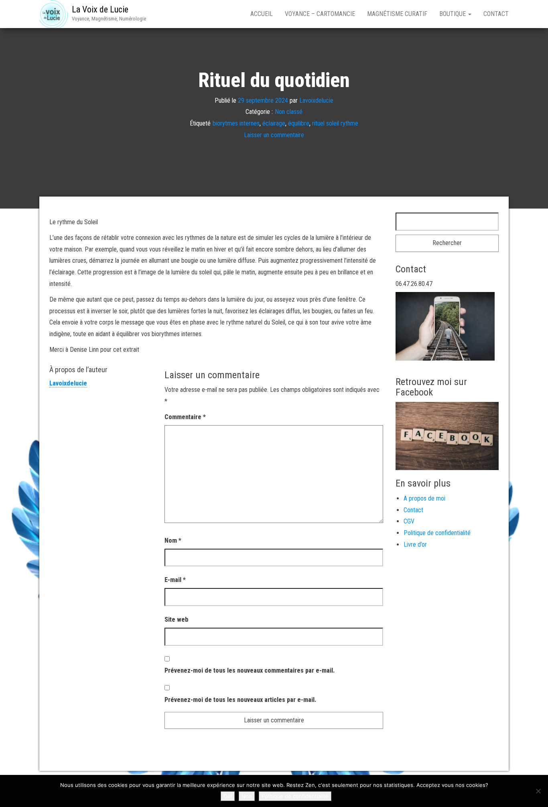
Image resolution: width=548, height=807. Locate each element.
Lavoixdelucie (316, 100)
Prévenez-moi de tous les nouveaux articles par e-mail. (240, 700)
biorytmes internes (236, 123)
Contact (496, 14)
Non (247, 796)
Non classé (288, 112)
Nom (172, 540)
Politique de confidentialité (437, 533)
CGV (409, 521)
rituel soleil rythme (335, 123)
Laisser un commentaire (274, 135)
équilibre (298, 123)
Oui (227, 796)
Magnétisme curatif (397, 14)
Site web (176, 619)
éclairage (273, 123)
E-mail (175, 580)
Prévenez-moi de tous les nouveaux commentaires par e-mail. (249, 670)
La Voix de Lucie (100, 9)
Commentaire (185, 417)
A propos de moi (424, 498)
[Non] (538, 791)
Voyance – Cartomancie (320, 14)
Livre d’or (415, 544)
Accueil (261, 14)
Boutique (453, 14)
